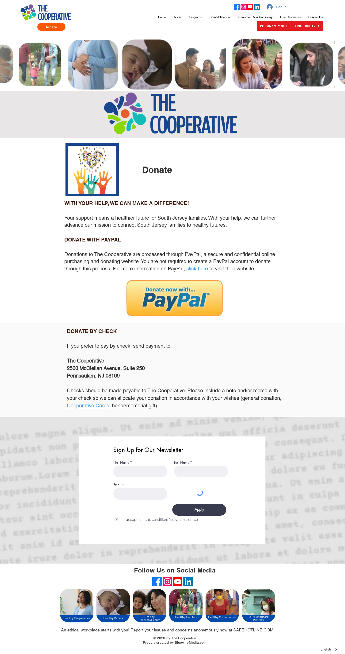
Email (117, 485)
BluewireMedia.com (191, 642)
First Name (121, 462)
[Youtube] (250, 7)
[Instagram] (244, 7)
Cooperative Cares (88, 406)
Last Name (181, 462)
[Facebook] (237, 7)
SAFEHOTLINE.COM (253, 629)
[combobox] (329, 649)
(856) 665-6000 (172, 649)
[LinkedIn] (257, 7)
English (326, 649)
